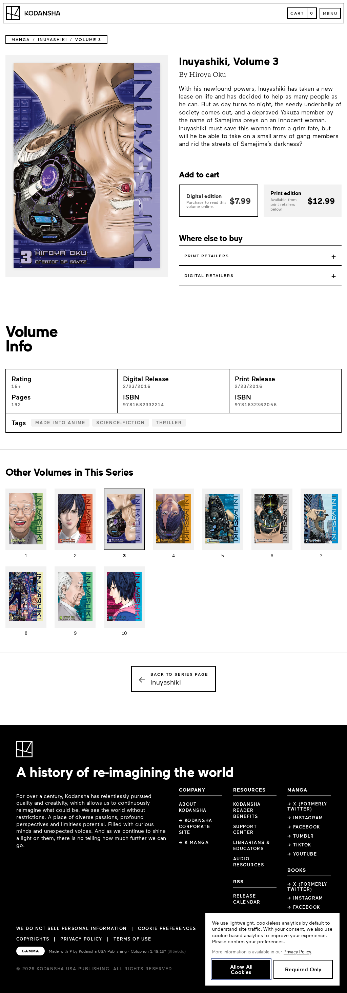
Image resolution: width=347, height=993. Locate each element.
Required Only (303, 969)
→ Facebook (303, 826)
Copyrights (32, 939)
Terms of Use (132, 939)
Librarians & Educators (251, 845)
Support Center (245, 829)
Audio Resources (248, 861)
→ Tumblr (300, 836)
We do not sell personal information (71, 928)
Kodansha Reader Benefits (247, 810)
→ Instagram (305, 817)
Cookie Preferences (167, 928)
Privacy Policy (81, 939)
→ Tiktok (299, 844)
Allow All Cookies (241, 969)
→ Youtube (302, 854)
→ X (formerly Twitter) (307, 806)
